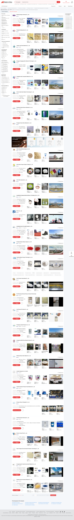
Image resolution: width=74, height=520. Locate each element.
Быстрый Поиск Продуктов (50, 511)
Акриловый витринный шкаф (55, 272)
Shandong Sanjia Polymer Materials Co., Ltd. (24, 107)
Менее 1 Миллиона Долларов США (5, 62)
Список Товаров (5, 11)
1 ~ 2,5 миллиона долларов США (5, 65)
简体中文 (13, 512)
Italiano (37, 512)
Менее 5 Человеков (6, 79)
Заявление (13, 511)
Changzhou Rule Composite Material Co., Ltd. (24, 76)
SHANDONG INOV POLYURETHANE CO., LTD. (24, 226)
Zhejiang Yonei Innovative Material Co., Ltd (24, 479)
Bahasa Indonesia (68, 512)
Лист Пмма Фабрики (15, 504)
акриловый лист (46, 272)
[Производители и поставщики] (6, 2)
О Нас (10, 511)
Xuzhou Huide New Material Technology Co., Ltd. (25, 92)
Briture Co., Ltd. (19, 210)
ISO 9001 (4, 52)
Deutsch (30, 512)
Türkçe (60, 512)
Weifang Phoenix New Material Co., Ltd (23, 355)
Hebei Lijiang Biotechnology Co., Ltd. (23, 149)
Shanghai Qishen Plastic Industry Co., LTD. (24, 241)
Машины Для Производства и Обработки (4, 20)
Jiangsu (4, 91)
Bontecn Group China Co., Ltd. (21, 433)
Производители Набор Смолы (29, 503)
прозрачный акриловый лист (48, 274)
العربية (47, 512)
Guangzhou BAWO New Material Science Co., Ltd (25, 340)
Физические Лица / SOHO (6, 38)
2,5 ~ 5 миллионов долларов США (5, 67)
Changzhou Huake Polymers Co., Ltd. (23, 324)
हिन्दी (54, 512)
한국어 (45, 512)
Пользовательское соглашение (20, 511)
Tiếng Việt (63, 512)
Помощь (60, 6)
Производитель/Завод (5, 33)
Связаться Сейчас (17, 25)
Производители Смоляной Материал (43, 502)
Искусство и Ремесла (5, 26)
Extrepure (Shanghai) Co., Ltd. (23, 402)
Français (23, 512)
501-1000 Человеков (6, 82)
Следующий (53, 495)
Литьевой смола (28, 272)
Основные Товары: (16, 18)
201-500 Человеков (5, 81)
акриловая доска (39, 272)
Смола (14, 272)
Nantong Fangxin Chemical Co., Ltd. (22, 14)
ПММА (33, 272)
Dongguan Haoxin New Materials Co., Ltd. (23, 122)
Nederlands (51, 512)
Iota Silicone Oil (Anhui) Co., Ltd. (22, 309)
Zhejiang (4, 89)
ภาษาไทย (57, 512)
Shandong (4, 88)
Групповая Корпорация (5, 35)
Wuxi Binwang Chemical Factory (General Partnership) (26, 293)
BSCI (3, 57)
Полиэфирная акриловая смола (18, 274)
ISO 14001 (4, 53)
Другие (3, 39)
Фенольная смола (58, 274)
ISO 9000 (4, 56)
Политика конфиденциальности (30, 511)
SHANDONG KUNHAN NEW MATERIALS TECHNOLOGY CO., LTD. (27, 195)
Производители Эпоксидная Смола (56, 502)
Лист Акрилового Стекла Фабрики (56, 503)
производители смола (23, 4)
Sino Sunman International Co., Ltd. (22, 278)
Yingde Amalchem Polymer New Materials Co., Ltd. (25, 386)
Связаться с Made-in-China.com (40, 511)
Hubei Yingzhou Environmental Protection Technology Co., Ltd (27, 448)
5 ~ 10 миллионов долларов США (5, 69)
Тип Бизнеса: (15, 49)
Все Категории (4, 6)
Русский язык (41, 512)
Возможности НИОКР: (16, 19)
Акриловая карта (39, 274)
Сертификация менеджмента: (17, 170)
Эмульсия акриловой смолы (30, 274)
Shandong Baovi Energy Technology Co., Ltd (24, 257)
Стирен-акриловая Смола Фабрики (43, 503)
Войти (72, 2)
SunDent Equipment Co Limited (22, 371)
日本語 (20, 512)
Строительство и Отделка (6, 16)
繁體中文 (17, 512)
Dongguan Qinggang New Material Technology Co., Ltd (26, 61)
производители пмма (51, 4)
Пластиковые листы (20, 272)
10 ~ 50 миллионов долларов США (5, 71)
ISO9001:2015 (5, 54)
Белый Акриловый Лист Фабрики (30, 504)
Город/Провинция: (16, 22)
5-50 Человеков (5, 77)
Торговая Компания (5, 31)
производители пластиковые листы (32, 4)
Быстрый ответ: (15, 20)
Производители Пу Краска (16, 502)
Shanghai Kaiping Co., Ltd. (22, 30)
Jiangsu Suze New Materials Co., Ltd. (23, 45)
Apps (64, 6)
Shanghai (4, 92)
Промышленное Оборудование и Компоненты (5, 23)
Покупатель (53, 6)
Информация (57, 511)
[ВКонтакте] (60, 511)
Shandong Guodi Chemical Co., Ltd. (22, 417)
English (10, 512)
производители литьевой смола (42, 4)
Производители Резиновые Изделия (17, 503)
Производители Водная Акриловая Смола (31, 502)
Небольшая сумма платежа (5, 47)
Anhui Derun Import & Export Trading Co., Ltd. (24, 164)
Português (33, 512)
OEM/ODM (4, 42)
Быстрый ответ (5, 44)
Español (26, 512)
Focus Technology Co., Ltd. (36, 514)
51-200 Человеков (5, 78)
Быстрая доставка (6, 45)
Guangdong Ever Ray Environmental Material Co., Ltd (26, 464)
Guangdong (4, 87)
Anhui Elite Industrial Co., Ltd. (21, 179)
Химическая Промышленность (5, 18)
